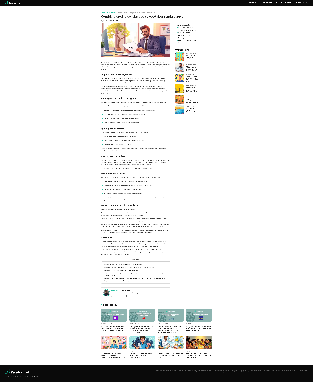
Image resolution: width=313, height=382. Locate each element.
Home (103, 13)
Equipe (14, 376)
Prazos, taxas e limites (184, 35)
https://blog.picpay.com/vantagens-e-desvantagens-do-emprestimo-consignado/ (129, 267)
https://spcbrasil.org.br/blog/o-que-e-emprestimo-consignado (123, 264)
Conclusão (181, 43)
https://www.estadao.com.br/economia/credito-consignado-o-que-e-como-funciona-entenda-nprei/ (134, 278)
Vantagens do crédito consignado (187, 30)
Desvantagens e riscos (184, 38)
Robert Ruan (116, 21)
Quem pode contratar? (184, 32)
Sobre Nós (8, 376)
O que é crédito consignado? (185, 27)
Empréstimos (111, 13)
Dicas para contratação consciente (187, 40)
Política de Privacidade (42, 376)
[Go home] (13, 3)
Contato (21, 376)
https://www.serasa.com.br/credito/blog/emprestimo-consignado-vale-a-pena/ (128, 281)
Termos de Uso (29, 376)
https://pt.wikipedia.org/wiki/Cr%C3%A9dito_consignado (121, 270)
